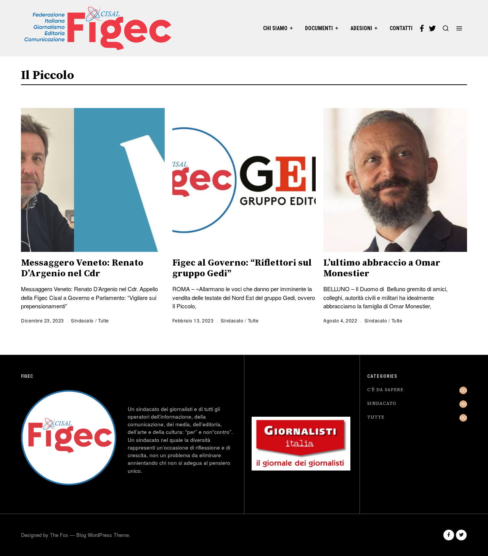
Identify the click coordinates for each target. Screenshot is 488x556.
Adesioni (361, 28)
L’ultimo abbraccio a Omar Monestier (381, 268)
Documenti (319, 28)
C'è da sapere (385, 390)
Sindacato (82, 320)
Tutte (103, 320)
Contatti (401, 28)
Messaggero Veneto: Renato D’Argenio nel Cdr (82, 268)
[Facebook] (422, 28)
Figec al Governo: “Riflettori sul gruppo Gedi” (242, 268)
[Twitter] (432, 28)
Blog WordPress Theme (102, 534)
